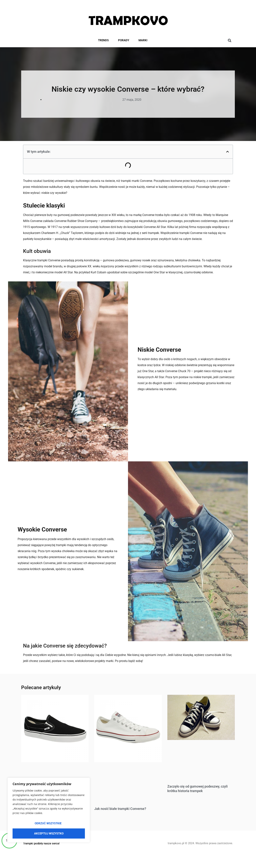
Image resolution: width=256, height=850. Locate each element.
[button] (229, 40)
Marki (142, 40)
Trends (103, 40)
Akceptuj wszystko (49, 833)
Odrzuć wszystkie (48, 823)
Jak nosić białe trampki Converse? (120, 809)
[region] (48, 810)
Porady (123, 40)
